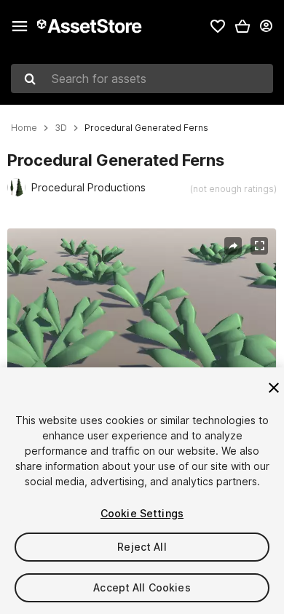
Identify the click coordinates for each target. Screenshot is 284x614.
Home (24, 128)
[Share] (233, 246)
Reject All (141, 547)
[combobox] (142, 78)
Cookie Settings (142, 513)
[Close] (274, 388)
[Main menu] (19, 26)
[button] (242, 26)
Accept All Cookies (142, 587)
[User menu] (266, 26)
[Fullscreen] (259, 246)
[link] (217, 26)
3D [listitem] (61, 128)
